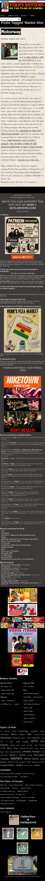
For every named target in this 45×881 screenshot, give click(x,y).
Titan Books (24, 777)
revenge (36, 751)
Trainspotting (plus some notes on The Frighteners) (17, 559)
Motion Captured (22, 791)
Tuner (15, 437)
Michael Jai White (26, 748)
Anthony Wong (12, 165)
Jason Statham (39, 745)
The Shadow (12, 443)
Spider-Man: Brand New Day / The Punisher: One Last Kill (19, 539)
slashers (16, 758)
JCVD (2, 748)
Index (3, 700)
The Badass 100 (6, 686)
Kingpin (12, 464)
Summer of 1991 (38, 762)
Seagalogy (4, 759)
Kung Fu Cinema (25, 788)
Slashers (31, 686)
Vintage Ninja (33, 800)
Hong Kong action (22, 172)
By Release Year (6, 704)
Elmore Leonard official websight (10, 773)
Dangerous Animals (7, 547)
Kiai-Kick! (15, 788)
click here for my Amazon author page (22, 273)
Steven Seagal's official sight (9, 797)
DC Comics (9, 741)
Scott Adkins (39, 755)
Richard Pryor (20, 794)
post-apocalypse (15, 752)
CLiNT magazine (5, 812)
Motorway (11, 31)
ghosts (23, 745)
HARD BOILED (14, 140)
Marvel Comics (12, 748)
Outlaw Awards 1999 (7, 690)
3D (1, 731)
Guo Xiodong (7, 172)
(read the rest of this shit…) (29, 159)
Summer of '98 (13, 762)
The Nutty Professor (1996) (9, 581)
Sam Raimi (3, 755)
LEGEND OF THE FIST (30, 130)
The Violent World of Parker (9, 777)
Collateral (7, 518)
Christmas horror (19, 738)
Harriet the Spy (6, 577)
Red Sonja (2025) (6, 557)
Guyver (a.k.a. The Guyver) (9, 551)
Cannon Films (40, 734)
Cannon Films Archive (16, 785)
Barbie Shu (13, 168)
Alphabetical (10, 700)
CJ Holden (4, 464)
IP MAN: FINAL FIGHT (31, 146)
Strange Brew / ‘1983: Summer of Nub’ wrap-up (16, 545)
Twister (3, 579)
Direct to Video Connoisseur (34, 785)
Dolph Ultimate (5, 788)
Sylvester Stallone (29, 718)
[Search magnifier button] (19, 19)
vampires (19, 765)
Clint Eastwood (38, 697)
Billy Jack (3, 785)
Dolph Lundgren (28, 700)
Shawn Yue (6, 178)
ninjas (7, 752)
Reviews (24, 15)
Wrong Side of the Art (7, 804)
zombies (37, 765)
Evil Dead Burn (6, 567)
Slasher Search (31, 759)
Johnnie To (18, 175)
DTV (24, 686)
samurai (29, 755)
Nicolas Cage (27, 708)
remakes (26, 751)
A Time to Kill (5, 543)
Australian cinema (38, 731)
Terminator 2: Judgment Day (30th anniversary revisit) (18, 535)
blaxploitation (4, 734)
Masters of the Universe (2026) (11, 541)
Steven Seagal (28, 711)
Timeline (16, 704)
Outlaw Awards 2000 (7, 693)
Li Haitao (28, 175)
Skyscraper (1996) (7, 553)
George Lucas (15, 745)
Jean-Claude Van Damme (31, 704)
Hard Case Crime (28, 773)
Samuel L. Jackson (17, 755)
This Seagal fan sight (7, 800)
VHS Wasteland (21, 800)
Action (12, 181)
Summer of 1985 (25, 762)
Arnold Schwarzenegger (30, 693)
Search (32, 15)
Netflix (36, 748)
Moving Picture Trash (7, 794)
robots (43, 752)
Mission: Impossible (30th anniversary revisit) (15, 575)
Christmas (5, 737)
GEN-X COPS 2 (29, 140)
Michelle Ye (38, 175)
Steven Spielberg (28, 715)
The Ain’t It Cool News (28, 797)
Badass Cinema (13, 15)
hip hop (29, 745)
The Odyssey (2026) (7, 573)
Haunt (3, 549)
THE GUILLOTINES (10, 133)
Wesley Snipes (28, 722)
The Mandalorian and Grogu (10, 569)
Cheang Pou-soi (36, 168)
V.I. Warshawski (6, 555)
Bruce (14, 734)
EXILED (4, 143)
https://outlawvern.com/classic (22, 878)
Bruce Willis (27, 697)
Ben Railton (4, 458)
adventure (7, 731)
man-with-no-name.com (7, 791)
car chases (23, 168)
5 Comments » (31, 181)
